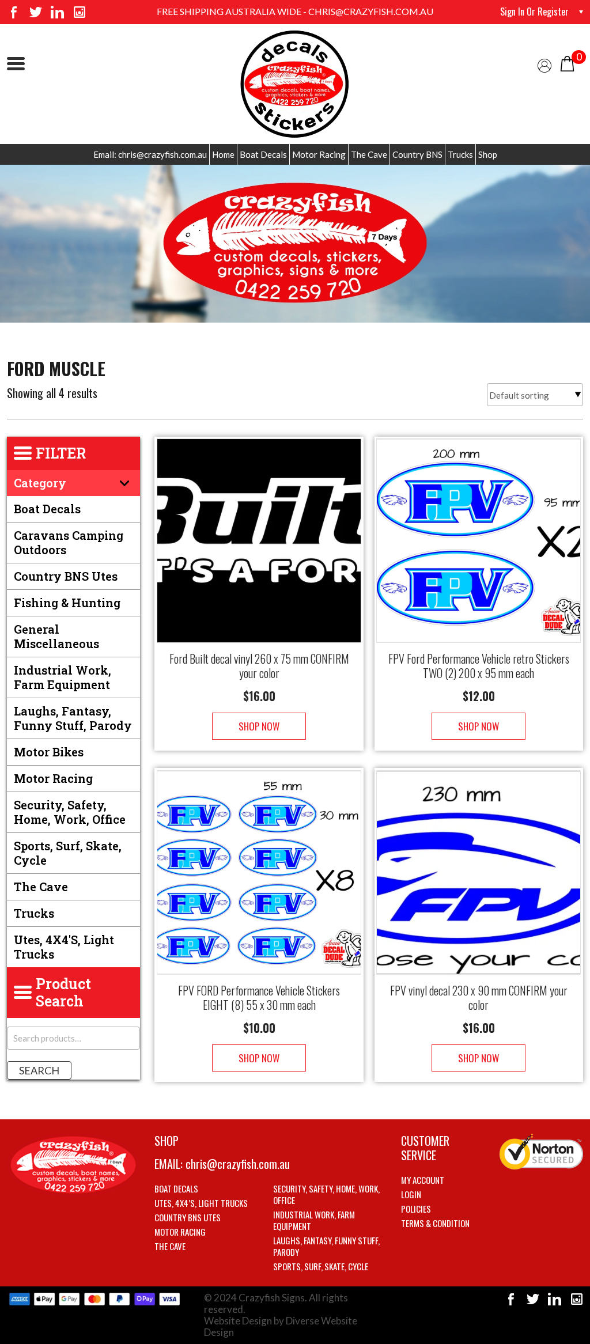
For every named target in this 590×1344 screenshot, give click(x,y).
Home (223, 154)
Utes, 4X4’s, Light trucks (201, 1203)
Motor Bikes (49, 751)
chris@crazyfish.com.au (238, 1163)
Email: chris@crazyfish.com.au (150, 154)
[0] (567, 62)
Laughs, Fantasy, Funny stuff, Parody (73, 718)
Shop (487, 154)
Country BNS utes (66, 576)
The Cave (369, 154)
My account (422, 1179)
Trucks (460, 154)
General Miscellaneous (56, 636)
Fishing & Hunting (67, 602)
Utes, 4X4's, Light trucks (64, 946)
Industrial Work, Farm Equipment (62, 677)
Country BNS (417, 154)
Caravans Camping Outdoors (68, 542)
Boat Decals (263, 154)
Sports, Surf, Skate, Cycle (68, 853)
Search (39, 1070)
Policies (416, 1208)
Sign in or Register (534, 11)
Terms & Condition (435, 1223)
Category (40, 482)
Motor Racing (319, 154)
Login (411, 1194)
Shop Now (259, 726)
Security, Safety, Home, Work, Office (70, 812)
